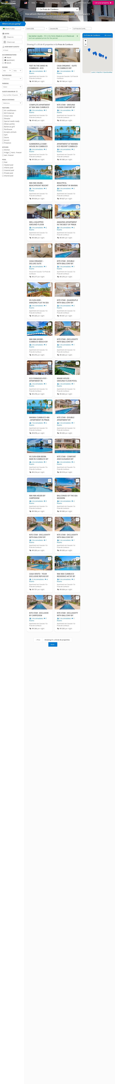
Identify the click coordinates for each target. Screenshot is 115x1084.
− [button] (85, 44)
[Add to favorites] (49, 50)
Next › (53, 644)
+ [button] (85, 40)
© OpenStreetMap (107, 72)
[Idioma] (27, 3)
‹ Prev (38, 640)
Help (33, 3)
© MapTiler (99, 72)
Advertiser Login (85, 3)
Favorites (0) (54, 3)
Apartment (10, 60)
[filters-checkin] (4, 37)
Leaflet (93, 72)
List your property (102, 3)
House (8, 57)
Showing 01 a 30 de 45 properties (57, 640)
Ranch (8, 63)
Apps (42, 3)
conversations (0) (70, 3)
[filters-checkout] (4, 42)
